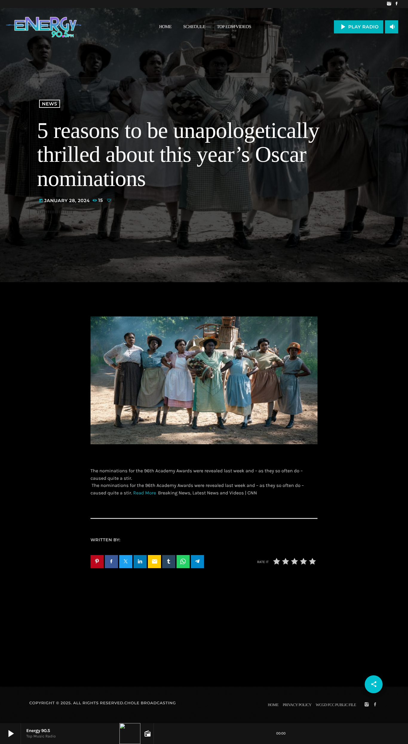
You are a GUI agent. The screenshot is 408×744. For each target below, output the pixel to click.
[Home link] (43, 27)
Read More (144, 493)
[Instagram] (389, 4)
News (49, 104)
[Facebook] (396, 4)
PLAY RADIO (358, 26)
